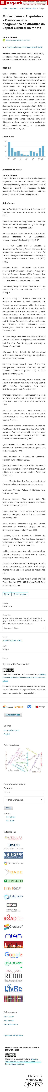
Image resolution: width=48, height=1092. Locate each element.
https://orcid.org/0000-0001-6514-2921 (18, 40)
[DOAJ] (13, 890)
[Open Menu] (2, 2)
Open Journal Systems (13, 1035)
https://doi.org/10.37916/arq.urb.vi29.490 (24, 47)
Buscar (8, 808)
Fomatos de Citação (11, 628)
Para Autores (9, 1020)
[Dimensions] (13, 864)
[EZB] (13, 911)
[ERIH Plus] (13, 858)
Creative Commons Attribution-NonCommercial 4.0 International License (24, 677)
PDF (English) (21, 594)
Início (5, 8)
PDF (8, 594)
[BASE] (13, 875)
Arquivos (13, 8)
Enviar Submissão (13, 715)
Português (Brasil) (11, 730)
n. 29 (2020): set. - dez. (28, 8)
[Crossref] (13, 930)
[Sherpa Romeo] (13, 882)
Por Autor (10, 820)
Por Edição (10, 817)
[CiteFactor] (13, 899)
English (7, 734)
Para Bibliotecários (11, 1024)
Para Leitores (9, 1016)
